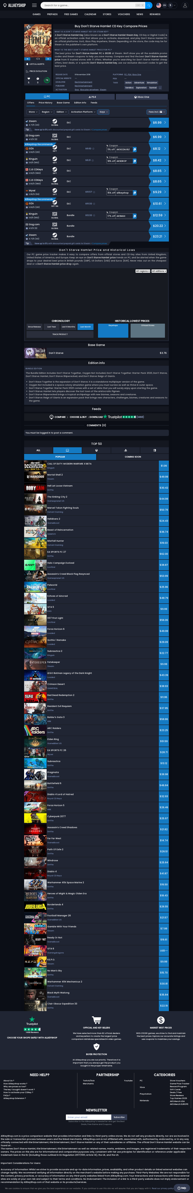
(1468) (140, 417)
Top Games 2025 (178, 1098)
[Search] (148, 5)
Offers (30, 102)
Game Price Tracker (179, 1083)
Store (32, 111)
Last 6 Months (68, 326)
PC (141, 1080)
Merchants (88, 1083)
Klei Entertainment (83, 82)
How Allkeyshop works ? (15, 1083)
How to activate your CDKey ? (18, 1092)
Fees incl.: (154, 111)
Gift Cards (175, 1089)
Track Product (60, 334)
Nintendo (144, 1100)
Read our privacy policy (163, 1188)
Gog (77, 89)
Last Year (51, 326)
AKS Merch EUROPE (179, 1104)
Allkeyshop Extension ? (14, 1098)
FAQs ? (6, 1095)
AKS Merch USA (177, 1101)
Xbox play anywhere (89, 89)
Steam (103, 89)
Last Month (85, 326)
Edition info (80, 102)
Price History (45, 102)
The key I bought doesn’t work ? (19, 1089)
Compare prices (99, 129)
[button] (185, 5)
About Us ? (8, 1080)
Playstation (145, 1093)
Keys (102, 111)
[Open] (34, 5)
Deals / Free (176, 1092)
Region (45, 111)
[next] (48, 58)
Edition (60, 111)
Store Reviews (177, 1095)
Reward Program (178, 1086)
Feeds (94, 102)
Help (183, 1188)
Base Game (63, 102)
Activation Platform (82, 111)
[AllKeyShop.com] (14, 5)
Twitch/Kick (89, 1080)
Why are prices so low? (14, 1086)
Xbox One (136, 74)
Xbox (142, 1087)
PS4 (129, 74)
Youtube (128, 1080)
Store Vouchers (177, 1080)
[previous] (27, 58)
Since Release (34, 326)
